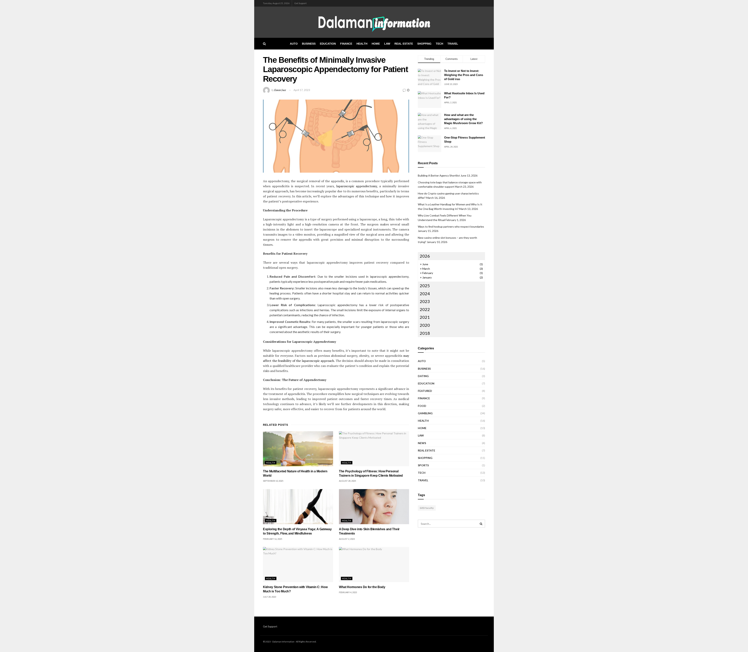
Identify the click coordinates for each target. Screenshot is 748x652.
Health (361, 43)
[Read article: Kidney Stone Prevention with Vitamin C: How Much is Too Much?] (298, 564)
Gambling (425, 413)
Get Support (300, 3)
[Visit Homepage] (374, 22)
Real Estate (403, 43)
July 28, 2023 (269, 596)
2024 (425, 293)
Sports (423, 465)
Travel (452, 43)
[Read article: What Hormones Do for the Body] (374, 564)
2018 (425, 333)
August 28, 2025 (347, 481)
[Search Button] (264, 43)
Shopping (424, 43)
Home (376, 43)
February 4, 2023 (348, 592)
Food (422, 405)
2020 (425, 325)
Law (387, 43)
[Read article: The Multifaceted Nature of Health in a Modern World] (298, 448)
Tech (439, 43)
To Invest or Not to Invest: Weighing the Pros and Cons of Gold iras (463, 75)
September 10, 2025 (273, 481)
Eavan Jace (280, 90)
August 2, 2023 (347, 539)
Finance (346, 43)
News (422, 443)
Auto (294, 43)
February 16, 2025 (272, 539)
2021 (425, 317)
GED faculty (427, 508)
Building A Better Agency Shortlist (439, 175)
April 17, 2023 (302, 90)
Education (328, 43)
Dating (423, 376)
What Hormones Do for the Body (362, 587)
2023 (425, 301)
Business (309, 43)
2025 (425, 285)
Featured (425, 390)
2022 (425, 309)
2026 (425, 256)
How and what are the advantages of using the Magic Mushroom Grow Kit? (463, 119)
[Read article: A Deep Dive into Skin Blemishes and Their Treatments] (374, 506)
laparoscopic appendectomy (356, 186)
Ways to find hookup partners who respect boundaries (451, 226)
